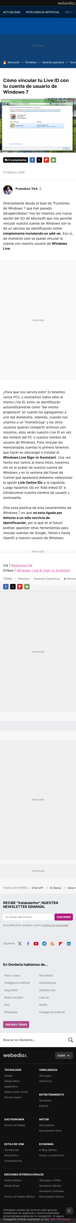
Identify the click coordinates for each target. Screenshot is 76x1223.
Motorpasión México (51, 1196)
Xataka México (13, 1180)
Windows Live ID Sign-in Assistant (43, 570)
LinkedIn (69, 943)
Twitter (39, 160)
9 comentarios (17, 160)
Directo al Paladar (14, 1125)
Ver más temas (16, 1024)
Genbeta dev (47, 990)
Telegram (44, 943)
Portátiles (31, 62)
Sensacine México (50, 1185)
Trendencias (11, 1149)
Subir (61, 1055)
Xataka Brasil (11, 1185)
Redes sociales (13, 997)
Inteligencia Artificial (52, 1012)
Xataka (8, 1075)
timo (7, 1004)
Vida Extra (45, 1081)
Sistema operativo (53, 62)
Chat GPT (38, 887)
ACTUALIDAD (11, 12)
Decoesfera (11, 1155)
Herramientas (47, 982)
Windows (24, 578)
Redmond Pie (21, 565)
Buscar (70, 1039)
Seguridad (11, 990)
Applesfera (11, 1086)
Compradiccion (13, 1160)
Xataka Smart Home (16, 1091)
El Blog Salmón (48, 1149)
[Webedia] (67, 3)
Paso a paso (12, 975)
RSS (52, 943)
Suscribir (64, 917)
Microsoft (13, 62)
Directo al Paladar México (19, 1196)
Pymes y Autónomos (51, 1155)
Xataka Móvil (11, 1081)
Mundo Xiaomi (12, 1097)
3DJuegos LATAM (50, 1180)
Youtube (36, 943)
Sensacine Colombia (51, 1191)
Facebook (32, 160)
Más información (60, 1219)
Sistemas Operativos (47, 578)
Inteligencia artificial (17, 982)
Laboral (44, 997)
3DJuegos (45, 1075)
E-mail (53, 160)
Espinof (43, 1105)
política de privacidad (55, 925)
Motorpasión (47, 1125)
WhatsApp (11, 1012)
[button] (28, 188)
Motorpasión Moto (50, 1130)
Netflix (43, 1004)
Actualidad (46, 975)
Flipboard (46, 160)
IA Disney (56, 887)
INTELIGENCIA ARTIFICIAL (43, 12)
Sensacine (45, 1100)
